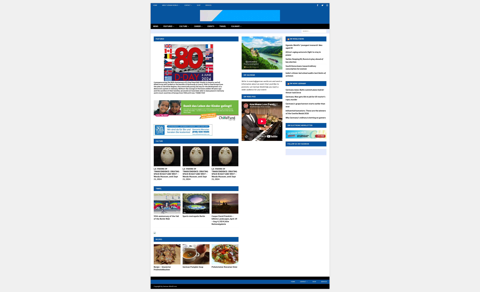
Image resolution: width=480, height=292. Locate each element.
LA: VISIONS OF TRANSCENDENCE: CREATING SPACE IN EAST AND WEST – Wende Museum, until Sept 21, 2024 (166, 174)
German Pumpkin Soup (193, 267)
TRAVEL (222, 26)
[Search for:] (313, 31)
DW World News (297, 39)
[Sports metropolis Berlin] (196, 204)
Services (208, 5)
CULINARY (235, 26)
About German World (170, 5)
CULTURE (183, 26)
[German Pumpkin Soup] (196, 254)
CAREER (197, 26)
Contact (187, 5)
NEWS (155, 26)
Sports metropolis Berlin (194, 216)
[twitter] (322, 5)
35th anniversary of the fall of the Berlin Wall (166, 217)
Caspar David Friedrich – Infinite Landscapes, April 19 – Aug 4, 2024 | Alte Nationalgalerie (224, 220)
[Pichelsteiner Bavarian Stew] (225, 254)
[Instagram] (327, 5)
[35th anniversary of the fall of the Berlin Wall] (167, 204)
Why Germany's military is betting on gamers (306, 117)
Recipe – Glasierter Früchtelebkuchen (162, 268)
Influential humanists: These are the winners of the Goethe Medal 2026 (306, 112)
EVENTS (211, 26)
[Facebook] (317, 5)
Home (155, 5)
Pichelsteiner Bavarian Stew (224, 267)
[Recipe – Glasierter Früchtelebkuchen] (167, 254)
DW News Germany (298, 83)
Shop (198, 5)
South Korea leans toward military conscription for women (301, 67)
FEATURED (167, 26)
